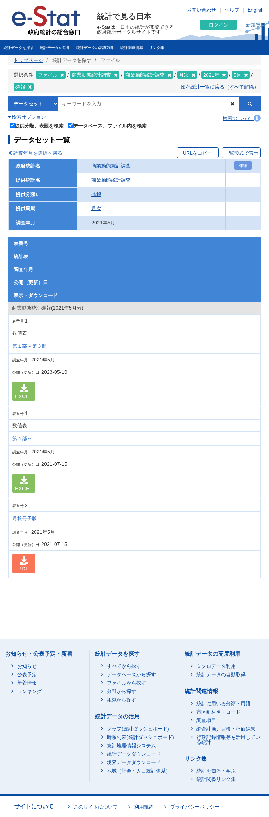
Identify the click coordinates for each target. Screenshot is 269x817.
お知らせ (27, 666)
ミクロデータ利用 (216, 666)
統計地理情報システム (131, 745)
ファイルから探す (126, 682)
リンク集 (156, 48)
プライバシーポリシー (194, 806)
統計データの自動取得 (221, 674)
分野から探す (121, 691)
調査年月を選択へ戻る (37, 153)
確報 (96, 194)
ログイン (218, 25)
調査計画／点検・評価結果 (225, 728)
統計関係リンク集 (216, 779)
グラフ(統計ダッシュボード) (138, 728)
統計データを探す (18, 48)
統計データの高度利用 (95, 48)
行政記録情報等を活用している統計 (228, 740)
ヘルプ (232, 9)
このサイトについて (96, 806)
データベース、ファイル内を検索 (110, 125)
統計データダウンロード (134, 754)
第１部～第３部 (29, 346)
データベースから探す (131, 674)
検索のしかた (238, 118)
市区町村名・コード (218, 711)
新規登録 (255, 25)
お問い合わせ (201, 9)
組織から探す (121, 699)
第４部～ (22, 438)
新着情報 (27, 682)
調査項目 (206, 720)
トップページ (28, 60)
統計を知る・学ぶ (216, 770)
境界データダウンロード (134, 762)
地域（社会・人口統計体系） (139, 770)
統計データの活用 (55, 48)
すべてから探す (124, 666)
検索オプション (28, 117)
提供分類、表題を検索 (39, 125)
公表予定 (27, 674)
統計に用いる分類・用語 (223, 703)
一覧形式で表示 (241, 153)
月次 (96, 208)
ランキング (29, 691)
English (256, 9)
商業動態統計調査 (111, 165)
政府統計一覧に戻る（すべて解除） (219, 87)
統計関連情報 (131, 48)
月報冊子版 (24, 518)
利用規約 (144, 806)
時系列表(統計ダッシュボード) (140, 737)
